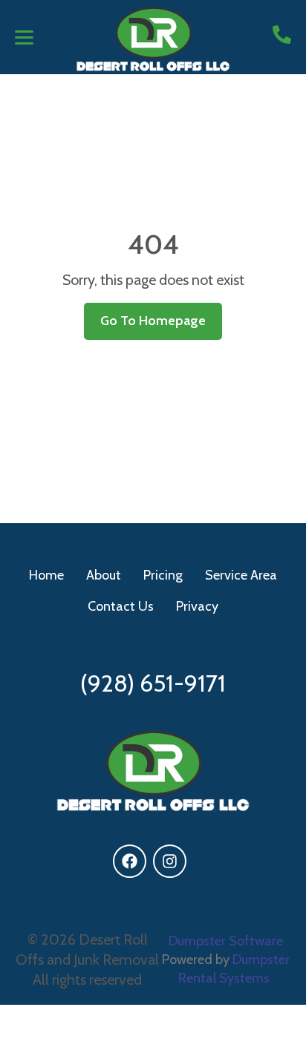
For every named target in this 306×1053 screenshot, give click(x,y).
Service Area (241, 575)
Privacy (197, 606)
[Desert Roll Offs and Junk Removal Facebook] (129, 861)
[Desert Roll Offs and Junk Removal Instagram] (169, 861)
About (103, 575)
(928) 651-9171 (153, 683)
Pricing (163, 575)
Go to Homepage (153, 320)
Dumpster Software (226, 941)
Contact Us (121, 606)
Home (46, 575)
